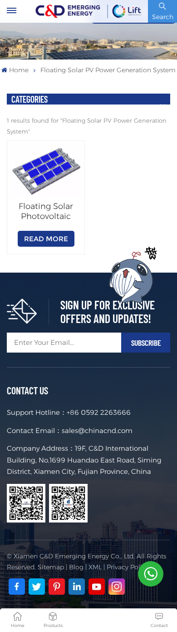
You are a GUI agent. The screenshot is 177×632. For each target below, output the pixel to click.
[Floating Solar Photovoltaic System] (45, 171)
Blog (76, 567)
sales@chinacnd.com (97, 430)
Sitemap (51, 567)
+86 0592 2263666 (99, 412)
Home (18, 70)
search (162, 17)
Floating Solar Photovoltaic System (46, 211)
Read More (46, 238)
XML (95, 567)
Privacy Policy (128, 567)
